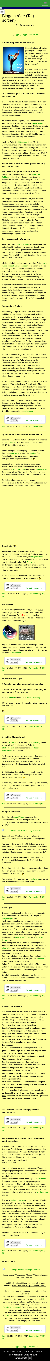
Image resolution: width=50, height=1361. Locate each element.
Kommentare (34, 426)
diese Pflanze (19, 817)
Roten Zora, (14, 742)
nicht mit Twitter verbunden (7, 420)
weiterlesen (28, 411)
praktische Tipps (22, 937)
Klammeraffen (19, 469)
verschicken (34, 879)
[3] (18, 34)
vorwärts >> (33, 34)
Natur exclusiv (10, 442)
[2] (16, 34)
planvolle (6, 948)
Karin (4, 426)
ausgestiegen (7, 918)
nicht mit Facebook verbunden (7, 418)
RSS (43, 594)
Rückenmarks (24, 142)
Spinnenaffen (41, 469)
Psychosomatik (23, 244)
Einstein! (12, 697)
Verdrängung (42, 1192)
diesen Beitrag (34, 742)
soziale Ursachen (17, 1200)
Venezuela (14, 453)
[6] (26, 34)
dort (9, 1315)
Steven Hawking (33, 697)
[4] (21, 34)
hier (43, 1299)
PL (42, 426)
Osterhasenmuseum (11, 1307)
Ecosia (29, 562)
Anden (33, 453)
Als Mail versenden (34, 421)
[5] (24, 34)
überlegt (40, 959)
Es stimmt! (42, 1179)
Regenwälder (37, 557)
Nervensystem (38, 123)
